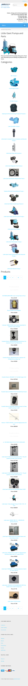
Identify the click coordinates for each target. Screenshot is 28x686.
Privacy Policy (3, 645)
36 (19, 277)
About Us (2, 658)
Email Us (25, 22)
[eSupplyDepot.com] (6, 4)
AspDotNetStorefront (17, 678)
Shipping (2, 638)
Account (24, 1)
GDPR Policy (3, 650)
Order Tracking (4, 627)
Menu (4, 25)
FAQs (2, 643)
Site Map (2, 661)
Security (2, 647)
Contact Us (3, 625)
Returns (2, 640)
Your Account (3, 629)
